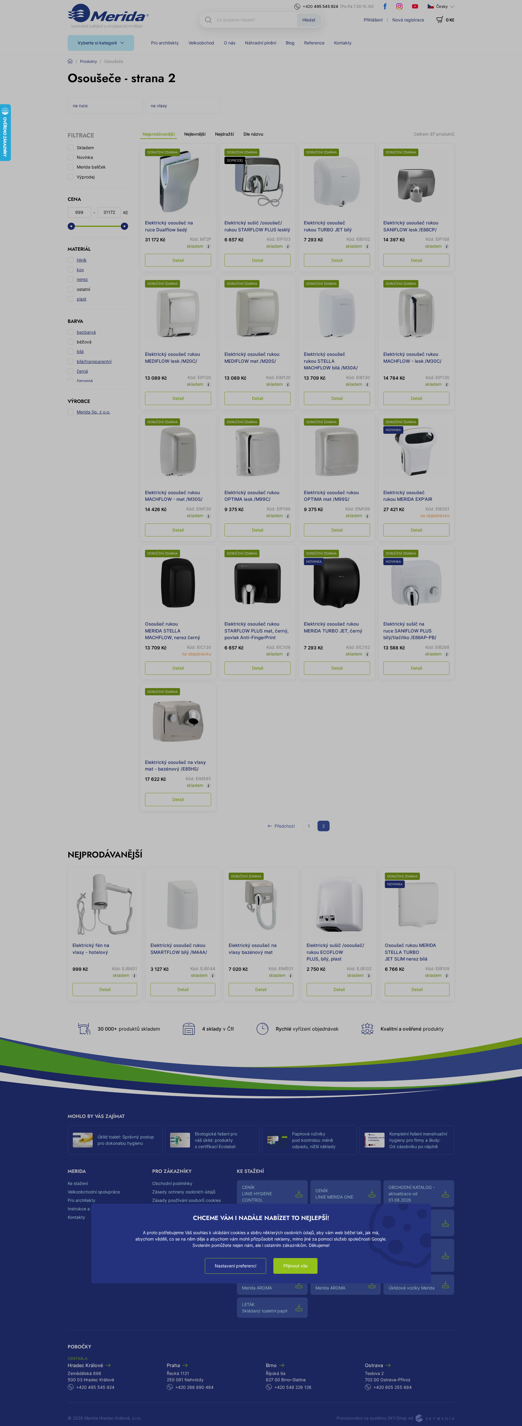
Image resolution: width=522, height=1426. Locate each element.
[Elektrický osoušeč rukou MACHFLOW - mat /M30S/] (178, 451)
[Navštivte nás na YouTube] (415, 6)
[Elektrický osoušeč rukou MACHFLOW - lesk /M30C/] (416, 313)
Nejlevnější (194, 134)
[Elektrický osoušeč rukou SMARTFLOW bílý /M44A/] (182, 905)
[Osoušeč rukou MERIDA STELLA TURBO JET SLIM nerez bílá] (417, 905)
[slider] (71, 226)
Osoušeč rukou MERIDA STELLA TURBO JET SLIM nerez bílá (410, 952)
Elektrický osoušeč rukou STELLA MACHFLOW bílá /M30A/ (331, 361)
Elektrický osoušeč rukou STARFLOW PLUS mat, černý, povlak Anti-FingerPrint (256, 630)
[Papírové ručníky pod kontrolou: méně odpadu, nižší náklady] (277, 1140)
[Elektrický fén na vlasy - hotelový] (104, 905)
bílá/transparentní (94, 361)
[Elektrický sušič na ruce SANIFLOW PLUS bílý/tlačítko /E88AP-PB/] (416, 583)
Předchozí (285, 826)
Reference (314, 42)
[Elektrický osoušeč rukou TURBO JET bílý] (337, 182)
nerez (82, 279)
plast (81, 298)
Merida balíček (91, 166)
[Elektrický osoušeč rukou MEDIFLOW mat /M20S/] (257, 313)
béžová (84, 341)
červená (85, 380)
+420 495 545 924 (95, 1387)
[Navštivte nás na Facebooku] (385, 6)
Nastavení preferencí (235, 1265)
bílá (80, 351)
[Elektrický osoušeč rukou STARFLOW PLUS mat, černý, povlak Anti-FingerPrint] (257, 583)
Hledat (308, 19)
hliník (82, 259)
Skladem (85, 147)
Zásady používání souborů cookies (186, 1200)
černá (82, 371)
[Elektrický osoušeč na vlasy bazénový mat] (261, 905)
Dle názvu (253, 134)
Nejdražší (224, 134)
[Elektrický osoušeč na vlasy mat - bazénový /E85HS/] (178, 721)
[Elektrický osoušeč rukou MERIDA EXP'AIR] (416, 451)
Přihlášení (373, 19)
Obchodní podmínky (172, 1183)
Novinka (85, 157)
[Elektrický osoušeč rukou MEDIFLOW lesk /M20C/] (178, 313)
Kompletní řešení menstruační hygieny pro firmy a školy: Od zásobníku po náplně (418, 1140)
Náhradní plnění (260, 42)
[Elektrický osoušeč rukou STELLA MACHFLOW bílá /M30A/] (337, 313)
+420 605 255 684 (392, 1387)
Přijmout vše (295, 1265)
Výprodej (86, 176)
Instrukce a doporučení (90, 1208)
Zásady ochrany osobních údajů (183, 1191)
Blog (290, 42)
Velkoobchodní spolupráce (94, 1191)
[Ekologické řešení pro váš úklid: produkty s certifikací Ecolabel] (180, 1140)
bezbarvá (86, 332)
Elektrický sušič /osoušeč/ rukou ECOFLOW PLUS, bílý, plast (335, 952)
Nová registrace (408, 19)
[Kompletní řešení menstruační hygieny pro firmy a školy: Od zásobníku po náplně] (375, 1140)
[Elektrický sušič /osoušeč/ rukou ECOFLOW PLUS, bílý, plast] (339, 905)
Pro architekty (165, 42)
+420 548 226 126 (292, 1387)
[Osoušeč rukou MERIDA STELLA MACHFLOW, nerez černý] (178, 583)
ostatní (83, 289)
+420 (320, 6)
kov (80, 269)
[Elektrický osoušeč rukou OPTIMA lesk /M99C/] (257, 451)
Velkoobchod (201, 42)
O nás (229, 42)
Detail (178, 260)
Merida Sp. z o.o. (93, 411)
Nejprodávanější (159, 134)
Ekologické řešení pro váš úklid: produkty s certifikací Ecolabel (216, 1140)
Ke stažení (78, 1183)
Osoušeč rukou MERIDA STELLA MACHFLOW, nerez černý (172, 630)
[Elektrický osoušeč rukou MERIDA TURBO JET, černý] (337, 583)
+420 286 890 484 (194, 1387)
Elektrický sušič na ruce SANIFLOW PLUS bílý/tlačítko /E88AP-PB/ (410, 630)
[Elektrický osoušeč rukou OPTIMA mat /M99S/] (337, 451)
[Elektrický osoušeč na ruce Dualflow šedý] (178, 182)
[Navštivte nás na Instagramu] (399, 6)
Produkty (88, 61)
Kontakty (343, 42)
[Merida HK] (108, 16)
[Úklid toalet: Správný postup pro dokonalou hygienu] (83, 1140)
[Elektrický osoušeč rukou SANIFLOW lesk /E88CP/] (416, 182)
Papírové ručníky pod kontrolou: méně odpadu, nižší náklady (314, 1140)
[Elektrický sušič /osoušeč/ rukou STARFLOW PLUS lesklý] (257, 182)
